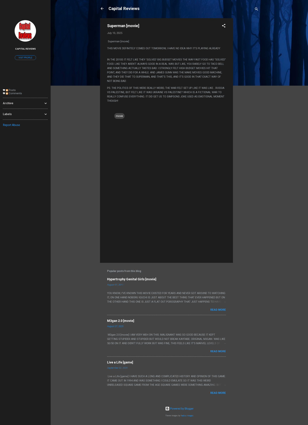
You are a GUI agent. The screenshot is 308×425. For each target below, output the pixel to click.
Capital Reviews (124, 8)
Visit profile (25, 57)
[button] (224, 26)
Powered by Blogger (182, 408)
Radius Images (187, 415)
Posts (12, 90)
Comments (15, 93)
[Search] (256, 9)
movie (119, 116)
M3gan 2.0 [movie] (120, 321)
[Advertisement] (247, 71)
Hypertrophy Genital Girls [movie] (131, 279)
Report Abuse (11, 125)
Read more (218, 309)
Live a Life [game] (120, 362)
